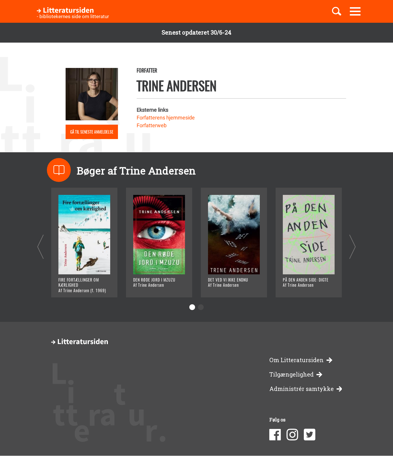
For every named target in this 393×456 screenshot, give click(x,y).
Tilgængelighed (291, 374)
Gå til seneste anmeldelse (91, 132)
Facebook (275, 434)
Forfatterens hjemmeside (166, 118)
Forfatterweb (152, 125)
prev (40, 246)
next (352, 246)
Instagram (292, 434)
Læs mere (77, 286)
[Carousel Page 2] (201, 307)
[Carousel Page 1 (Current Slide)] (192, 307)
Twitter (309, 434)
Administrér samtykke (301, 389)
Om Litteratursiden (296, 360)
